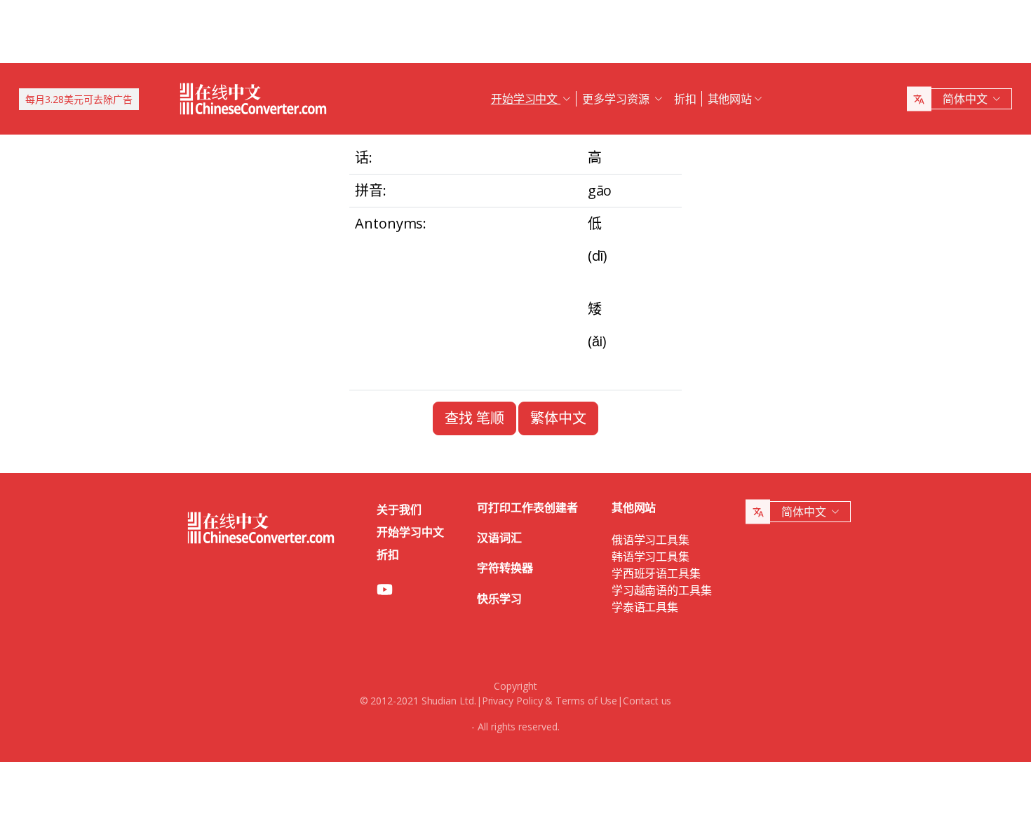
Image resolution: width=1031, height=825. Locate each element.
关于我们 (399, 509)
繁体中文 (558, 418)
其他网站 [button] (730, 99)
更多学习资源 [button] (617, 99)
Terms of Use (586, 700)
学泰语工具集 (645, 607)
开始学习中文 (410, 532)
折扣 (685, 99)
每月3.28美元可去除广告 (79, 99)
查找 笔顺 (474, 418)
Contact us (647, 700)
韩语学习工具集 (650, 556)
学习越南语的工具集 (662, 590)
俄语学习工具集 (650, 539)
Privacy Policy (512, 700)
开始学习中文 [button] (525, 99)
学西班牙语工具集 (656, 573)
